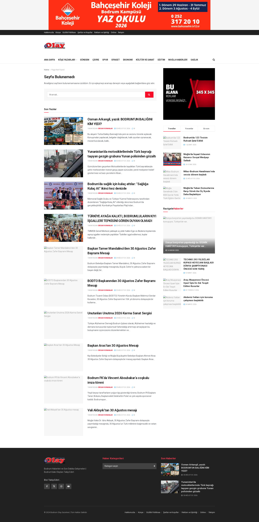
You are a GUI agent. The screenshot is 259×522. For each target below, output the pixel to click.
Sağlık (194, 60)
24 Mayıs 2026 (190, 304)
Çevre (95, 60)
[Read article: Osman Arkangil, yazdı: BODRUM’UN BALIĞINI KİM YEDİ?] (63, 131)
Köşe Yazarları (66, 60)
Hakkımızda (49, 32)
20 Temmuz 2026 (192, 290)
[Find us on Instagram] (61, 486)
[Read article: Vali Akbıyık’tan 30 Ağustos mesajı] (63, 422)
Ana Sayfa (49, 60)
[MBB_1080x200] (129, 15)
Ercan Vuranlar (105, 129)
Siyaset (115, 60)
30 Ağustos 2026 (123, 129)
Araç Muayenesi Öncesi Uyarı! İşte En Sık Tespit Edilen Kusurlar (196, 283)
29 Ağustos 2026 (123, 258)
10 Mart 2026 (190, 273)
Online (113, 32)
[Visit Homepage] (54, 45)
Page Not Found (57, 70)
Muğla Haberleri (177, 60)
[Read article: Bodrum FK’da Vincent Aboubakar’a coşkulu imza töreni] (63, 390)
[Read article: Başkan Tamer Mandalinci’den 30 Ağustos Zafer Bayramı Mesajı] (63, 260)
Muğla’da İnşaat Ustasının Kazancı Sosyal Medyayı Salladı (196, 157)
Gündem (84, 60)
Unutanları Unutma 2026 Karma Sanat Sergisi (120, 313)
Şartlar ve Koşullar (85, 32)
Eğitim (161, 60)
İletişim (121, 32)
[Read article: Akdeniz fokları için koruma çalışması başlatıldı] (172, 302)
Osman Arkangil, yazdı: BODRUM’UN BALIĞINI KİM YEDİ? (195, 467)
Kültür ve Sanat (145, 60)
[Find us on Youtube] (68, 486)
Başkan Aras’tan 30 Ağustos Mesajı (113, 345)
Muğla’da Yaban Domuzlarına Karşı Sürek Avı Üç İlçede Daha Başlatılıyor (198, 191)
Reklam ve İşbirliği (101, 32)
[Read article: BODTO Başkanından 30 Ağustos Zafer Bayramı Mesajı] (63, 293)
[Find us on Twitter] (54, 486)
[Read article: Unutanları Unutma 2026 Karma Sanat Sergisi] (63, 325)
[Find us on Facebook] (47, 486)
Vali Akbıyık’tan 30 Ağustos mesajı (112, 410)
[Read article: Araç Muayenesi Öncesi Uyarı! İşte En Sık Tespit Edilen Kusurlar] (172, 284)
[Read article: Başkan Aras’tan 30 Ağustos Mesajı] (63, 357)
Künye (58, 32)
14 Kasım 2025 (173, 250)
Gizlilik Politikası (69, 32)
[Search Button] (214, 59)
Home (46, 70)
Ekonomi (128, 60)
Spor (105, 60)
